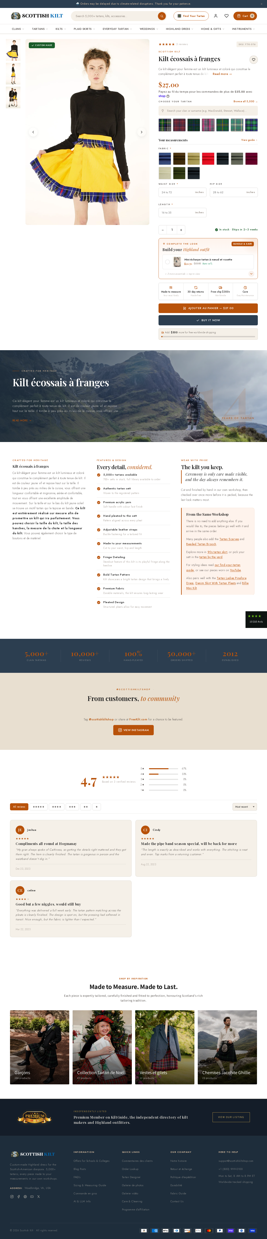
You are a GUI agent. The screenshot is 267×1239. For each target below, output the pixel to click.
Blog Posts (80, 1169)
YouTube (235, 570)
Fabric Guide (178, 1193)
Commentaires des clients (137, 1161)
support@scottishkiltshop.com (236, 1161)
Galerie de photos (133, 1185)
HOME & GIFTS (211, 29)
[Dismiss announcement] (261, 3)
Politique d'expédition (183, 1177)
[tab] (84, 221)
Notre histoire (178, 1161)
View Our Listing (231, 1117)
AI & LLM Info (82, 1201)
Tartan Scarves (229, 539)
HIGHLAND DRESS (178, 29)
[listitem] (13, 50)
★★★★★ (38, 807)
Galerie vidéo (130, 1193)
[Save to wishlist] (253, 60)
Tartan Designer (131, 1177)
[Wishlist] (226, 16)
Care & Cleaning (132, 1201)
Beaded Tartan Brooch (201, 544)
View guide (248, 140)
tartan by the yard (211, 557)
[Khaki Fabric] (193, 158)
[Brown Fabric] (179, 158)
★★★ (72, 807)
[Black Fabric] (193, 173)
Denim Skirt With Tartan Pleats (215, 583)
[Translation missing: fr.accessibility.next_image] (141, 132)
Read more (20, 420)
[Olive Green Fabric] (179, 173)
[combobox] (208, 111)
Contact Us (177, 1201)
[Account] (216, 16)
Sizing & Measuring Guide (90, 1185)
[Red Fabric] (208, 158)
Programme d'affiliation (136, 1209)
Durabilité (176, 1185)
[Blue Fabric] (165, 158)
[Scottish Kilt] (37, 16)
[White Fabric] (165, 173)
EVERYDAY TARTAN (116, 29)
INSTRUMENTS (242, 29)
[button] (173, 44)
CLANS (16, 29)
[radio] (165, 125)
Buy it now (211, 320)
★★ (85, 807)
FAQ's (77, 1177)
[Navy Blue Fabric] (222, 158)
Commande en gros (85, 1193)
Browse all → (246, 101)
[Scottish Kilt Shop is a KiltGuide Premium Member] (34, 1117)
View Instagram (136, 730)
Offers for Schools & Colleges (91, 1161)
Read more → (222, 74)
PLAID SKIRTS (83, 29)
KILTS (59, 29)
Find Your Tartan (194, 16)
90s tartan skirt (217, 552)
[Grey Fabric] (237, 158)
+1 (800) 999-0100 (231, 1169)
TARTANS (38, 29)
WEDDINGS (147, 29)
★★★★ (56, 807)
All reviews (19, 807)
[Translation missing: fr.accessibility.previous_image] (33, 132)
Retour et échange (181, 1169)
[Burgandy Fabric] (251, 158)
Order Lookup (130, 1169)
